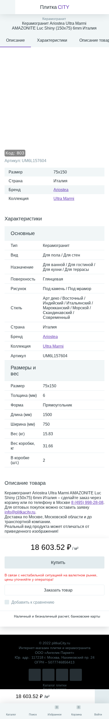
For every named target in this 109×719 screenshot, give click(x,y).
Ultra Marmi (63, 198)
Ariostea (60, 190)
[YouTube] (76, 675)
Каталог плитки (54, 685)
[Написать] (48, 675)
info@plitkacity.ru (20, 512)
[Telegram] (62, 675)
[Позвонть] (35, 675)
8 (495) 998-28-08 (87, 502)
